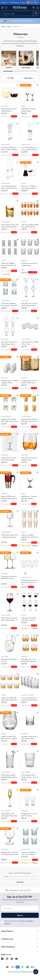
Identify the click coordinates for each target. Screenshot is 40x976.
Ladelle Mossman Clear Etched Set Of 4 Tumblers (9, 737)
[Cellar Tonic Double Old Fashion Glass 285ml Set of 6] (10, 682)
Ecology (24, 378)
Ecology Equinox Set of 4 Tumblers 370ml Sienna (29, 382)
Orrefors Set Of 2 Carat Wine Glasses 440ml (8, 459)
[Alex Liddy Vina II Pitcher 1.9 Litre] (10, 643)
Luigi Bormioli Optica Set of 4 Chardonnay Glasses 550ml (9, 536)
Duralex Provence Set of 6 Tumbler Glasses (29, 264)
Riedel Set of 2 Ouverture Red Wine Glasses (29, 497)
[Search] (36, 13)
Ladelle (3, 733)
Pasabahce (25, 733)
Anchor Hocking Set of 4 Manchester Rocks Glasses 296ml (29, 699)
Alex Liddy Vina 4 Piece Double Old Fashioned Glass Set (28, 660)
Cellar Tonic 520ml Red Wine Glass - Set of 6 (28, 619)
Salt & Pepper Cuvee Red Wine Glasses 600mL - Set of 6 (9, 619)
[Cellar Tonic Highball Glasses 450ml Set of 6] (10, 247)
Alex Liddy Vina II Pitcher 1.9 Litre (9, 660)
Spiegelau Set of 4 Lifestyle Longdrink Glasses (9, 382)
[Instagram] (7, 959)
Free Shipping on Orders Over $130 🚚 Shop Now (18, 3)
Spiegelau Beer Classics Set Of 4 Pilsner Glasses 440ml (9, 853)
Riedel (23, 106)
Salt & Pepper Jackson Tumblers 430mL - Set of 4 (29, 776)
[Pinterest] (12, 959)
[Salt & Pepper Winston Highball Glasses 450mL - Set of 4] (10, 759)
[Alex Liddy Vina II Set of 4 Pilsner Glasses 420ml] (10, 326)
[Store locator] (33, 8)
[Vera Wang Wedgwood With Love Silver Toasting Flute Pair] (10, 131)
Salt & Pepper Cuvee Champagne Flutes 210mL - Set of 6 (9, 815)
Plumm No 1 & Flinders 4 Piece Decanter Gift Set (29, 187)
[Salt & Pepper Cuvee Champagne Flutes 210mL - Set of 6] (10, 797)
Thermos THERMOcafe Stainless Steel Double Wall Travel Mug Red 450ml (9, 497)
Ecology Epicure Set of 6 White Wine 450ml (9, 577)
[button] (10, 78)
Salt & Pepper (5, 222)
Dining (9, 26)
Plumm (23, 183)
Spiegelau (4, 378)
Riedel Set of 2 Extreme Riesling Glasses (28, 110)
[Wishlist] (6, 8)
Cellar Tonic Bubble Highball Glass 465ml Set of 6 (29, 536)
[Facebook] (2, 959)
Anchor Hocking (27, 695)
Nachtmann (5, 300)
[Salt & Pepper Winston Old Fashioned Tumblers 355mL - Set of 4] (10, 209)
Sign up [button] (20, 915)
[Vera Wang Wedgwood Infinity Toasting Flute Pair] (10, 170)
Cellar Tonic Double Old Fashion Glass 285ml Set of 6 (9, 699)
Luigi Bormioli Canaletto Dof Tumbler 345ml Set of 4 (9, 420)
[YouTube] (16, 959)
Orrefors (4, 455)
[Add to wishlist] (17, 85)
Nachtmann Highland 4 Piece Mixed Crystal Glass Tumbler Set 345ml (9, 304)
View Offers (33, 2)
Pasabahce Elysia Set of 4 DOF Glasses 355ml (29, 737)
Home (3, 26)
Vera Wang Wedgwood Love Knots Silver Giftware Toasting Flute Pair (29, 148)
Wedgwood (5, 144)
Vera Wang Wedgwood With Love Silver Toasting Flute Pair (9, 148)
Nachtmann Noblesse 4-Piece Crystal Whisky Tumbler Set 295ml (29, 853)
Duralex (24, 260)
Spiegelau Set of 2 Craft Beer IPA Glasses (29, 815)
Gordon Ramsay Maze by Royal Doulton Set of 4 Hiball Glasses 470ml (29, 581)
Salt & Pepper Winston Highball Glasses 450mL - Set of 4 (9, 776)
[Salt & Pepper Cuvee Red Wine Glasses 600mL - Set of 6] (10, 602)
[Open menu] (2, 8)
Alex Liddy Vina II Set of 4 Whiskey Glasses (29, 459)
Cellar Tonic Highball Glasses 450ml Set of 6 (8, 264)
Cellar (23, 222)
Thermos (4, 493)
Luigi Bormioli (6, 416)
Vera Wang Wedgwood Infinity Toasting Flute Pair (9, 187)
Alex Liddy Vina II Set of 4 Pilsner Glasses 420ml (9, 343)
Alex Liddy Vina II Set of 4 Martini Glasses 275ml (29, 304)
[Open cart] (37, 8)
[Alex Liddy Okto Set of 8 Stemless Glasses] (10, 93)
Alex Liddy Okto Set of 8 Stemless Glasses (9, 110)
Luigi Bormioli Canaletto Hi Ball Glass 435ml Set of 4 (29, 420)
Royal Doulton (26, 577)
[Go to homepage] (20, 8)
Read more (20, 46)
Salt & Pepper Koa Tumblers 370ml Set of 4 (30, 343)
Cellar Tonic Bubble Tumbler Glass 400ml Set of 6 (30, 226)
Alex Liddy (4, 106)
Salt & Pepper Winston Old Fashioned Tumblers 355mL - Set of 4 (9, 226)
